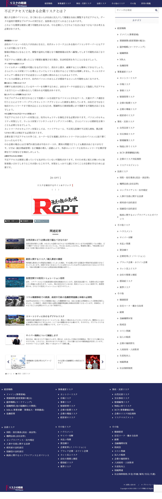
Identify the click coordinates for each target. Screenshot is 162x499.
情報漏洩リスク (27, 221)
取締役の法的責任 (128, 209)
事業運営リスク (124, 72)
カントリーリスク (128, 78)
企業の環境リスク (128, 109)
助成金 (123, 325)
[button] (156, 10)
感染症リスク (126, 281)
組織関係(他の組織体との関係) (21, 406)
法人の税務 (125, 337)
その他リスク (123, 225)
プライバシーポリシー (151, 485)
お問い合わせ (131, 485)
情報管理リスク (127, 97)
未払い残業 (125, 244)
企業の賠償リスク (128, 103)
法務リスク (122, 171)
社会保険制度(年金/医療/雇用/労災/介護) (135, 474)
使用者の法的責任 (128, 203)
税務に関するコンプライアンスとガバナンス (139, 217)
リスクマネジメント (129, 165)
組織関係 (124, 53)
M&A (122, 59)
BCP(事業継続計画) (130, 153)
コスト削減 (125, 331)
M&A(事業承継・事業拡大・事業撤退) (25, 410)
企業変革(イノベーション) (133, 256)
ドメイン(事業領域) (129, 34)
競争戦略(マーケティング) (133, 47)
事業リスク (125, 91)
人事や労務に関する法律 (131, 196)
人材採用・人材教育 (129, 350)
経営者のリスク (127, 115)
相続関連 (124, 362)
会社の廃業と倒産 (128, 275)
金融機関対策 (126, 318)
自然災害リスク (127, 128)
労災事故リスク (127, 134)
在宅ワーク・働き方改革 (131, 306)
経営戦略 (121, 28)
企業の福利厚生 (127, 343)
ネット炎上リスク (128, 269)
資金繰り (124, 250)
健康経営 (124, 300)
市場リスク (125, 84)
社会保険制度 (126, 368)
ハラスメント (126, 231)
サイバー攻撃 (126, 237)
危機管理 (124, 66)
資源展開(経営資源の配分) (133, 41)
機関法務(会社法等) (129, 184)
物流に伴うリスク (128, 147)
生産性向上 (125, 356)
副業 (122, 312)
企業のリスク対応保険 (130, 159)
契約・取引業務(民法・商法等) (135, 178)
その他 (120, 293)
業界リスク (125, 287)
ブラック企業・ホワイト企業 (133, 262)
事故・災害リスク (13, 221)
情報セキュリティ (42, 221)
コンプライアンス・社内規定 (133, 190)
